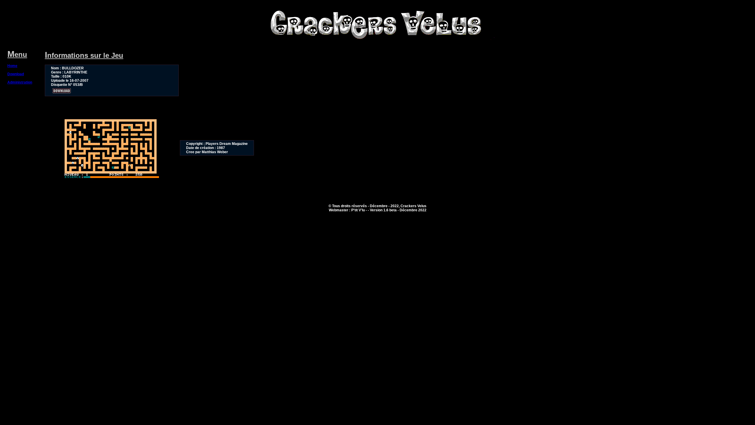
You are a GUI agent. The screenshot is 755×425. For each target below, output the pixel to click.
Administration (19, 82)
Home (12, 66)
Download (15, 74)
